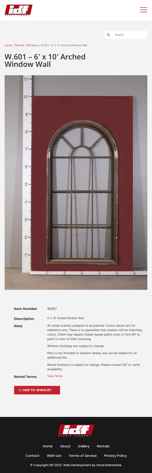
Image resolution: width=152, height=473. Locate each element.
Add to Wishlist (37, 390)
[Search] (108, 35)
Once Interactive (109, 465)
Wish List (54, 455)
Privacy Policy (115, 455)
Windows (33, 45)
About (65, 446)
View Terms (54, 376)
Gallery (84, 446)
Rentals (19, 45)
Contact (32, 455)
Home (8, 45)
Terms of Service (83, 455)
